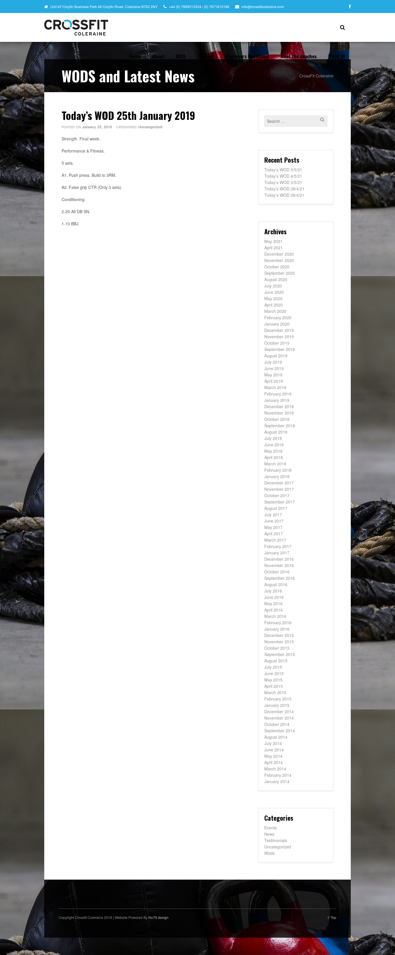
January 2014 (276, 781)
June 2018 (274, 444)
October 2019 (276, 343)
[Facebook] (350, 6)
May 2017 (273, 527)
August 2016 (275, 584)
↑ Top (331, 917)
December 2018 (279, 406)
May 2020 (273, 298)
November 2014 (279, 718)
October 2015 (276, 648)
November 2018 (279, 413)
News (269, 834)
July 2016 (273, 591)
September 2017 (279, 502)
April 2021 (273, 247)
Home (135, 56)
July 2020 (273, 286)
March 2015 (275, 692)
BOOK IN (336, 56)
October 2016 (276, 572)
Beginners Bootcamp (247, 56)
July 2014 (273, 743)
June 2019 (274, 368)
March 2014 (275, 769)
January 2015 (276, 705)
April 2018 (273, 457)
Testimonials (275, 840)
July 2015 (273, 667)
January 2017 (276, 552)
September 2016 (279, 578)
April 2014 (273, 762)
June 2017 (274, 521)
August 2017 (275, 508)
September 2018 (279, 425)
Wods (269, 853)
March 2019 (275, 387)
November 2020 (279, 260)
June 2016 (274, 597)
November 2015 (279, 641)
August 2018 (275, 432)
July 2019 (273, 362)
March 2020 (275, 311)
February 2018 (277, 470)
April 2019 (273, 381)
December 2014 (279, 711)
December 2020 (279, 254)
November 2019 (279, 336)
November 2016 (279, 565)
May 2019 (273, 375)
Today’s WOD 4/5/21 (283, 176)
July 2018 (273, 438)
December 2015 (279, 635)
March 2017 (275, 540)
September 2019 (279, 349)
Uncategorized (150, 126)
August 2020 (275, 279)
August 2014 (275, 737)
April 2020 (273, 305)
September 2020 (279, 273)
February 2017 (277, 546)
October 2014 (276, 724)
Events (270, 827)
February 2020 (277, 317)
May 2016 (273, 603)
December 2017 (279, 483)
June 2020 (274, 292)
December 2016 (279, 559)
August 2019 (275, 355)
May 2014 (273, 756)
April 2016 (273, 610)
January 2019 (276, 400)
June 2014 (274, 750)
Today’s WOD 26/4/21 (284, 195)
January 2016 (276, 629)
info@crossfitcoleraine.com (262, 6)
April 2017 (273, 533)
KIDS (181, 56)
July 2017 (273, 514)
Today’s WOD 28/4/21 (284, 189)
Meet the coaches (298, 56)
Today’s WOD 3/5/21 (283, 182)
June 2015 (274, 673)
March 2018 (275, 464)
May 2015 (273, 680)
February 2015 (277, 699)
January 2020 (276, 324)
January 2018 (276, 476)
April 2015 (273, 686)
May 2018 (273, 451)
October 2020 (276, 267)
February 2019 (277, 394)
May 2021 (273, 241)
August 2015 (275, 661)
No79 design (158, 917)
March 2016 (275, 616)
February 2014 (277, 775)
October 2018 (276, 419)
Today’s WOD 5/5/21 (283, 169)
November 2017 (279, 489)
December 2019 (279, 330)
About (158, 56)
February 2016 (277, 622)
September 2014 (279, 730)
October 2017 (276, 495)
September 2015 (279, 654)
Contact (205, 56)
